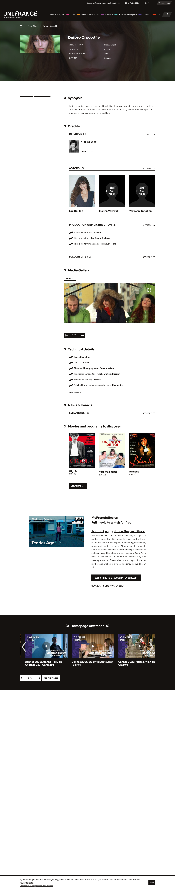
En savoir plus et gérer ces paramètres (36, 885)
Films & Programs (57, 14)
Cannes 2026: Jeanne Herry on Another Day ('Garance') (38, 663)
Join (158, 14)
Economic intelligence (128, 14)
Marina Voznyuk (109, 211)
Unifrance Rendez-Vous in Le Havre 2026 (103, 3)
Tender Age (99, 531)
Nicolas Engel (110, 45)
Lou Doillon (76, 211)
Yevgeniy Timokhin (140, 211)
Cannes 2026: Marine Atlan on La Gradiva (133, 663)
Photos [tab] (69, 278)
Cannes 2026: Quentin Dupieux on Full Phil (87, 663)
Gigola (73, 471)
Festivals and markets (90, 14)
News (73, 14)
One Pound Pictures (100, 238)
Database (109, 14)
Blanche (134, 471)
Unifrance (147, 14)
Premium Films (108, 243)
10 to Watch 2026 (132, 3)
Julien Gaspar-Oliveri (129, 531)
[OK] (152, 882)
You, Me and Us (108, 471)
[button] (150, 290)
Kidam (107, 49)
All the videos (51, 678)
